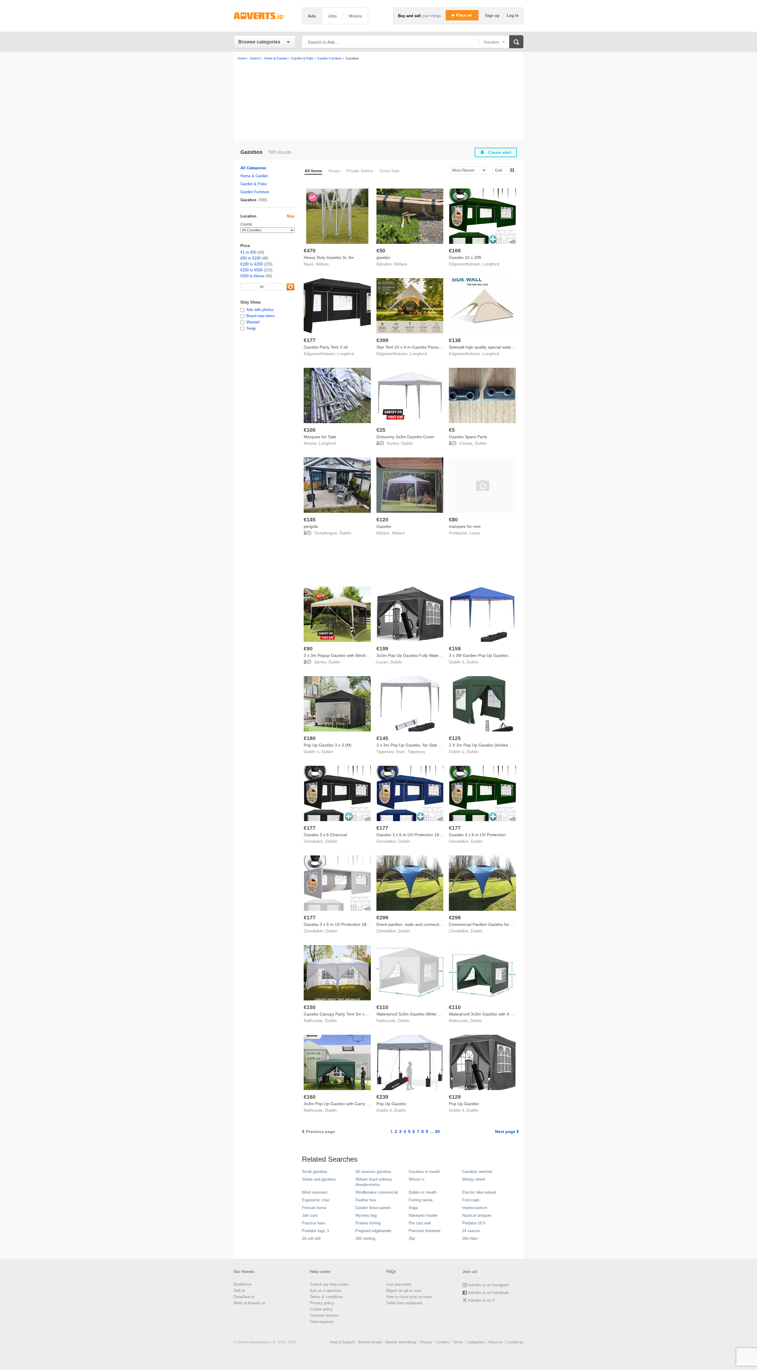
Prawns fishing (368, 1223)
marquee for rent (465, 526)
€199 (382, 649)
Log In (513, 15)
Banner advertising (401, 1342)
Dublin (407, 443)
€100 (310, 430)
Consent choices (324, 1315)
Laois (475, 533)
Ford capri (470, 1200)
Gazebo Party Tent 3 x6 (326, 347)
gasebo (383, 257)
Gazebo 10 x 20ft (465, 257)
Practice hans (314, 1223)
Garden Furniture (254, 192)
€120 (382, 520)
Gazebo (383, 526)
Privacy (426, 1342)
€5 (452, 430)
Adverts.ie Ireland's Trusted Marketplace (265, 16)
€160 (310, 1097)
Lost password (398, 1284)
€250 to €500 (251, 270)
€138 (455, 340)
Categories (475, 1342)
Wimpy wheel (473, 1179)
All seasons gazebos (373, 1171)
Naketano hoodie (423, 1215)
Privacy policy (322, 1303)
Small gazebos (314, 1171)
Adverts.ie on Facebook (488, 1292)
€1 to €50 (248, 252)
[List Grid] (502, 170)
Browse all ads (370, 1342)
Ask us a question (325, 1290)
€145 (310, 520)
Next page (505, 1131)
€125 (455, 738)
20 (437, 1131)
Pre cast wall (420, 1223)
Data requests (322, 1321)
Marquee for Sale (320, 436)
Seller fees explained (404, 1303)
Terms (458, 1342)
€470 (310, 251)
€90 (308, 649)
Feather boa (365, 1200)
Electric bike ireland (479, 1192)
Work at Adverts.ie (249, 1303)
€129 (455, 1097)
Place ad (464, 15)
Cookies (442, 1342)
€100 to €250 (251, 264)
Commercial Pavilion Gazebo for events (486, 924)
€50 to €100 (250, 258)
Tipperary (416, 751)
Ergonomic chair (316, 1200)
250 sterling (365, 1238)
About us (495, 1342)
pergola (311, 526)
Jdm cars (310, 1215)
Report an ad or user (403, 1290)
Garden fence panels (373, 1207)
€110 (382, 1007)
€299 (382, 918)
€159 (455, 649)
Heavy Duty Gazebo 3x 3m (329, 257)
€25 (380, 430)
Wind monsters (315, 1192)
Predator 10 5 (473, 1223)
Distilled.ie (242, 1284)
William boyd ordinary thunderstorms (373, 1182)
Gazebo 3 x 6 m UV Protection (477, 834)
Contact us (514, 1342)
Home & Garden (254, 176)
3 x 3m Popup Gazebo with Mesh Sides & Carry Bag (352, 655)
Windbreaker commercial (376, 1192)
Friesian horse (314, 1207)
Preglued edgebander (373, 1231)
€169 (455, 251)
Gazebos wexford (477, 1171)
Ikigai (413, 1207)
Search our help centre (329, 1284)
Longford (490, 264)
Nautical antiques (477, 1215)
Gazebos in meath (424, 1171)
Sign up (493, 15)
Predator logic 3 (315, 1231)
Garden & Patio (253, 184)
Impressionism (474, 1207)
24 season (471, 1231)
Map (291, 216)
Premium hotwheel (424, 1231)
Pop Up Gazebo (391, 1103)
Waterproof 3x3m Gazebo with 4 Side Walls (489, 1014)
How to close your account (409, 1297)
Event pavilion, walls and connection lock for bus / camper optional (438, 924)
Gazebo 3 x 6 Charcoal (325, 834)
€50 (380, 251)
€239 (382, 1097)
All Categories (253, 168)
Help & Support (342, 1342)
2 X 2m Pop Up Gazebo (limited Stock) (485, 745)
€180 (310, 738)
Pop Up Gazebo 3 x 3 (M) (328, 745)
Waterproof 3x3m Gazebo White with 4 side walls (422, 1014)
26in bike (470, 1238)
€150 (310, 1007)
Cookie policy (321, 1309)
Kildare (322, 264)
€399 (382, 340)
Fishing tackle (421, 1200)
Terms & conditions (326, 1297)
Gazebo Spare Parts (468, 436)
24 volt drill (311, 1238)
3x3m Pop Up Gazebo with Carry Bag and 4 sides (350, 1103)
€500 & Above (252, 276)
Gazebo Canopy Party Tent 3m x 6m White (344, 1014)
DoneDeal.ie (244, 1297)
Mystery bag (366, 1215)
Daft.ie (239, 1290)
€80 (453, 520)
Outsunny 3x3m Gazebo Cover (405, 436)
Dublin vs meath (422, 1192)
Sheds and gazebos (319, 1179)
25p (412, 1238)
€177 (310, 340)
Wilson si (416, 1179)
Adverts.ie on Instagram (488, 1285)
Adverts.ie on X (481, 1300)
